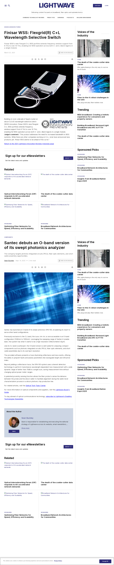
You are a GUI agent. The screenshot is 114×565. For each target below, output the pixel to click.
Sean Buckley (9, 261)
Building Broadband (84, 17)
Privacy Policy (58, 560)
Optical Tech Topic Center (36, 386)
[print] (72, 59)
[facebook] (32, 59)
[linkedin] (35, 59)
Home (79, 59)
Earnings (61, 17)
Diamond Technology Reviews (33, 17)
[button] (5, 5)
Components (8, 237)
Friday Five (51, 17)
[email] (45, 59)
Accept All (105, 561)
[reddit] (42, 59)
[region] (57, 561)
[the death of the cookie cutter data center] (93, 48)
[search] (9, 5)
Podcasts (70, 17)
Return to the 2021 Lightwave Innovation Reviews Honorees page (29, 144)
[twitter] (39, 59)
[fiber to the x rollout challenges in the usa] (93, 84)
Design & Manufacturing (12, 27)
